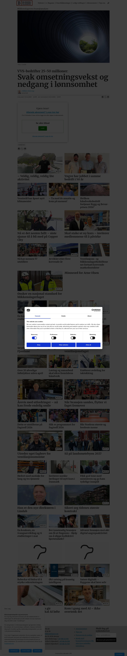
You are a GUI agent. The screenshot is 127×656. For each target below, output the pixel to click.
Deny (38, 345)
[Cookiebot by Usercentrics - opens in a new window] (92, 310)
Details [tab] (63, 316)
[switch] (53, 338)
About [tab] (89, 316)
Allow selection (63, 345)
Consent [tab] (37, 316)
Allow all (88, 345)
